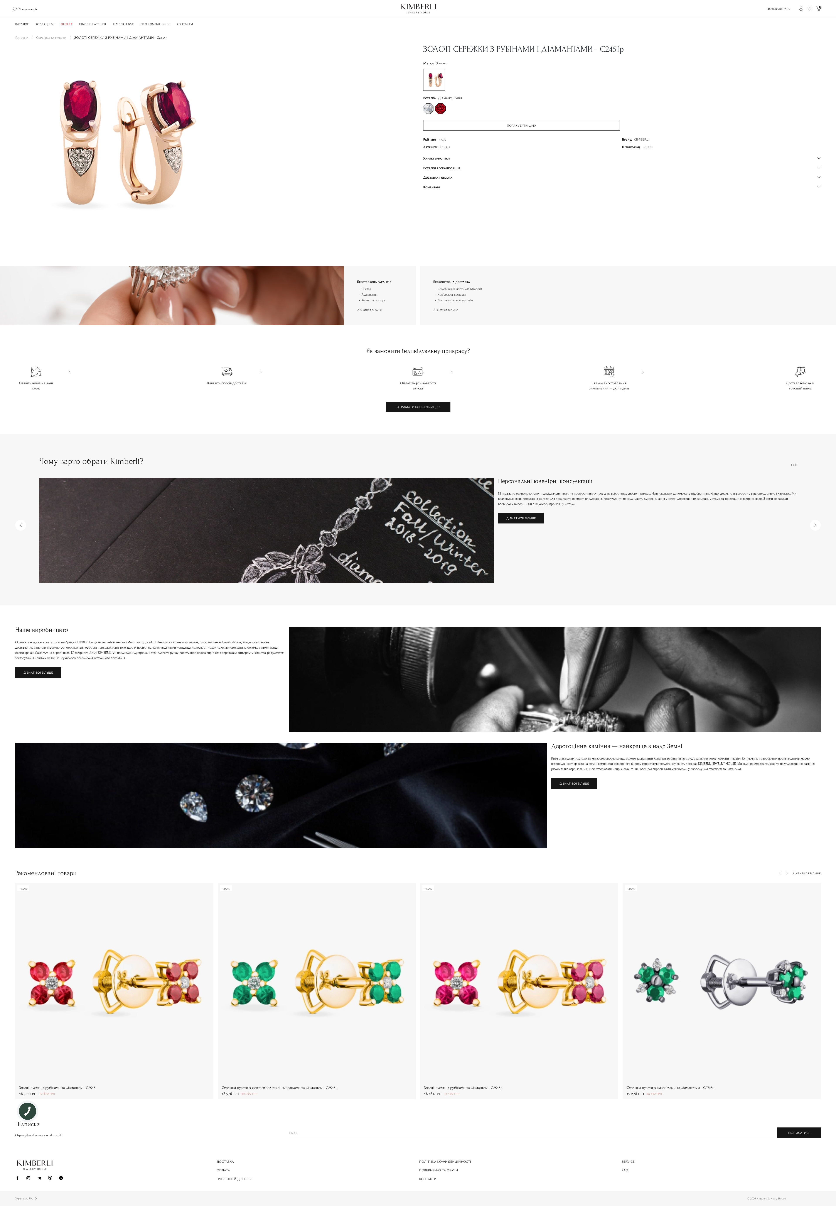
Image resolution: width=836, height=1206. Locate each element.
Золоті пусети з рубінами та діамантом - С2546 (57, 1087)
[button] (20, 525)
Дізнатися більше (369, 310)
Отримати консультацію (418, 407)
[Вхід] (801, 9)
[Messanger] (61, 1179)
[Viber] (50, 1179)
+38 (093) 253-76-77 (778, 9)
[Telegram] (39, 1179)
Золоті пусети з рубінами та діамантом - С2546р (463, 1087)
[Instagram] (28, 1179)
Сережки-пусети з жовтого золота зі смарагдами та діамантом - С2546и (280, 1087)
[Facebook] (17, 1179)
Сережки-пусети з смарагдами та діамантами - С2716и (671, 1087)
